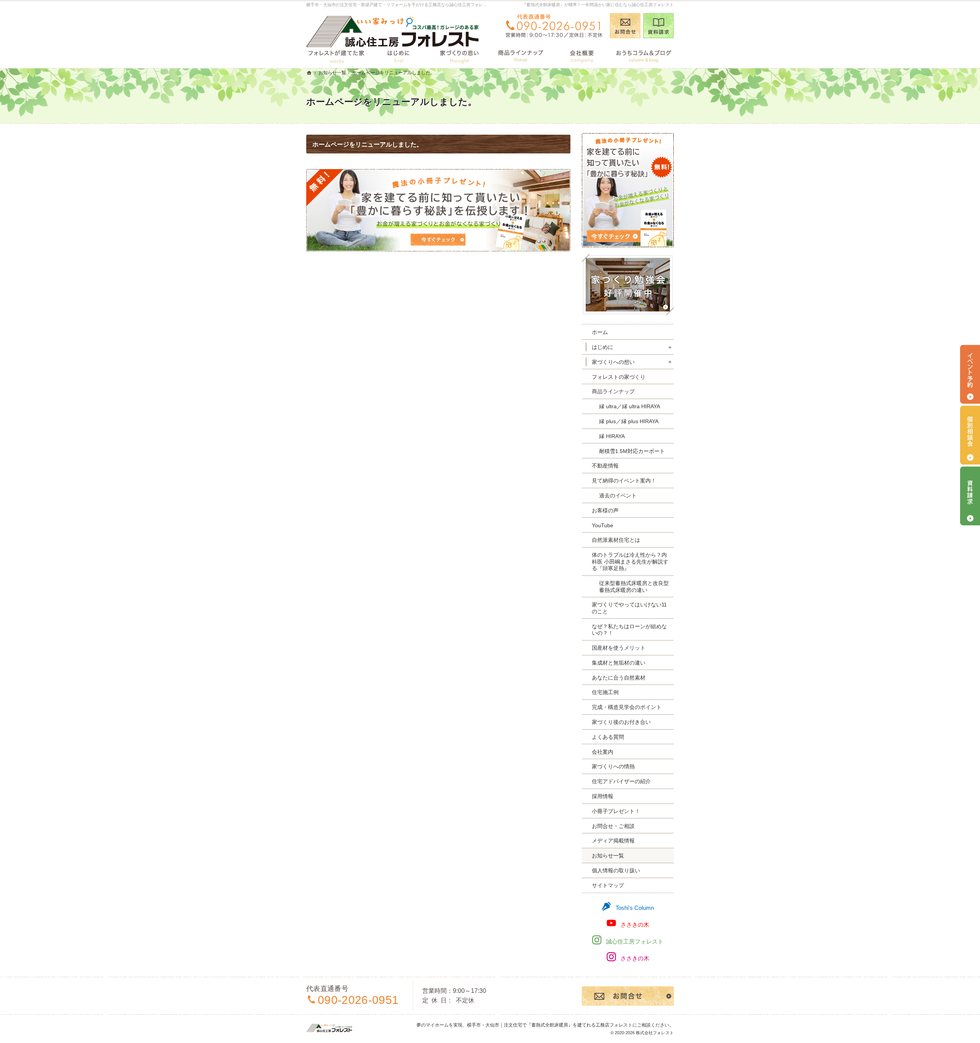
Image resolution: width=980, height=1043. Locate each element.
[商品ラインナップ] (520, 55)
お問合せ (625, 25)
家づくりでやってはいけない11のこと (629, 607)
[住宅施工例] (337, 55)
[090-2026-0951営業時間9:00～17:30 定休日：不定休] (553, 25)
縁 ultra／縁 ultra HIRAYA (629, 406)
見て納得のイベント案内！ (624, 480)
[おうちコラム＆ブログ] (643, 55)
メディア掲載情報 (613, 841)
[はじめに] (398, 55)
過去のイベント (618, 495)
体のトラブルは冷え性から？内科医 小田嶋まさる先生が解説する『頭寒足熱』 (630, 561)
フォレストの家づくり (618, 377)
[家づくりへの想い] (459, 55)
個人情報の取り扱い (616, 870)
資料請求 (658, 25)
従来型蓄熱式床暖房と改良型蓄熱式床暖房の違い (634, 586)
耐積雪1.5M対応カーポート (632, 451)
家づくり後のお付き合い (621, 722)
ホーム (600, 332)
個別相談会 (970, 435)
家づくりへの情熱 (613, 766)
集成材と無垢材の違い (618, 663)
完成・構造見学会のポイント (627, 707)
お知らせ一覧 (608, 855)
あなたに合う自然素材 (618, 678)
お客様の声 (605, 510)
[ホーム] (309, 73)
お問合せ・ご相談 (613, 826)
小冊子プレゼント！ (616, 811)
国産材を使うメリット (618, 648)
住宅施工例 (605, 692)
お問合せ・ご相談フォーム (628, 996)
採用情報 (602, 796)
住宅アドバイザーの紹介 (621, 781)
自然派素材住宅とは (616, 540)
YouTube (602, 525)
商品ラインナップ (613, 391)
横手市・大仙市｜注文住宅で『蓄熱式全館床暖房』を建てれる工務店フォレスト (549, 1025)
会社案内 (602, 752)
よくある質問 (608, 737)
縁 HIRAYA (612, 436)
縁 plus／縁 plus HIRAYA (628, 421)
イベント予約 (970, 374)
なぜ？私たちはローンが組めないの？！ (629, 629)
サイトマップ (608, 885)
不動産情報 (605, 466)
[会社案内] (581, 55)
